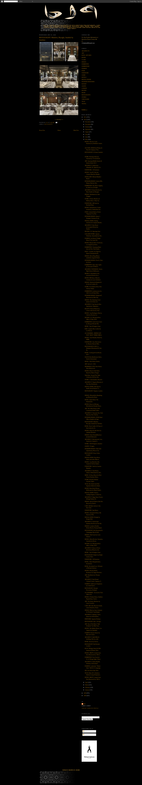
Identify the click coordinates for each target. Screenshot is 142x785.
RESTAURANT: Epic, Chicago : (93, 621)
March (87, 685)
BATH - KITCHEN (86, 55)
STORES (84, 97)
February (87, 687)
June (86, 137)
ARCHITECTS (85, 51)
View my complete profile (90, 708)
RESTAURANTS (48, 124)
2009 (85, 693)
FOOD (83, 70)
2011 (85, 117)
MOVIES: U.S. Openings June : (93, 231)
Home (59, 130)
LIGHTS (84, 86)
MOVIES (84, 90)
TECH (83, 101)
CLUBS (84, 59)
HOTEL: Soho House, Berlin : (92, 361)
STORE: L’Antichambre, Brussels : (94, 379)
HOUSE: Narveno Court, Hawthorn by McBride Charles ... (93, 143)
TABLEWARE (85, 99)
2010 (85, 119)
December (88, 122)
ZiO (84, 703)
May (86, 139)
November (88, 124)
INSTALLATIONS (86, 79)
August (87, 132)
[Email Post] (56, 122)
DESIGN (84, 62)
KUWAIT (84, 84)
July (86, 134)
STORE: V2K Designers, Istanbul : (94, 443)
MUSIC (84, 92)
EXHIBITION (85, 64)
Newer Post (42, 130)
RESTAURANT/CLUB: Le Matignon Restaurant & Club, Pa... (93, 348)
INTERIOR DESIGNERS (88, 81)
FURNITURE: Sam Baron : (92, 510)
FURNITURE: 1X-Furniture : (92, 170)
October (87, 127)
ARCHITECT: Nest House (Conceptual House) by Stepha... (91, 227)
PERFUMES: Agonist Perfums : (93, 619)
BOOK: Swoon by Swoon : (92, 641)
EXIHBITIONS (85, 66)
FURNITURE (85, 73)
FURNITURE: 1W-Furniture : (92, 559)
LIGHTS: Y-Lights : (90, 446)
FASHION (84, 68)
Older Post (76, 130)
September (88, 129)
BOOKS (84, 57)
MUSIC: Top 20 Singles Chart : (93, 326)
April (86, 682)
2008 (85, 695)
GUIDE (83, 75)
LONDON (84, 88)
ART (83, 53)
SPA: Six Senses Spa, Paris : (92, 670)
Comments (87, 734)
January (87, 690)
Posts (85, 731)
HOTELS (84, 77)
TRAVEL (84, 103)
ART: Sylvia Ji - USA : (90, 364)
